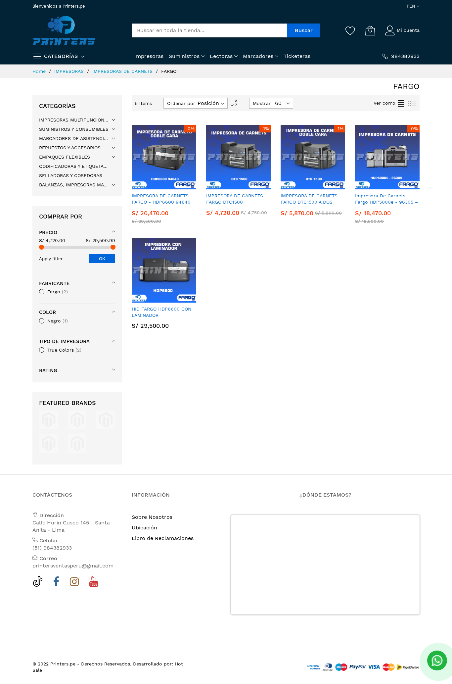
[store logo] (63, 30)
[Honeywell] (105, 419)
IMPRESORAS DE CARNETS (123, 71)
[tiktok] (37, 583)
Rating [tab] (48, 370)
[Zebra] (77, 443)
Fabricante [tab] (54, 283)
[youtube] (93, 583)
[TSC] (48, 443)
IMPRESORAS (69, 71)
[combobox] (209, 30)
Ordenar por (181, 103)
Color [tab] (47, 312)
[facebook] (56, 583)
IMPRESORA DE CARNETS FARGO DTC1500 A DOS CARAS (309, 202)
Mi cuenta (408, 30)
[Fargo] (77, 419)
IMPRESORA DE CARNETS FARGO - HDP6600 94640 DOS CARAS (161, 202)
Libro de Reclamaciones (163, 538)
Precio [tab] (48, 232)
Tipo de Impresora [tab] (64, 341)
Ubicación (144, 527)
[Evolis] (48, 419)
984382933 (405, 56)
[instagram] (74, 583)
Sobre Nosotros (152, 517)
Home (39, 71)
